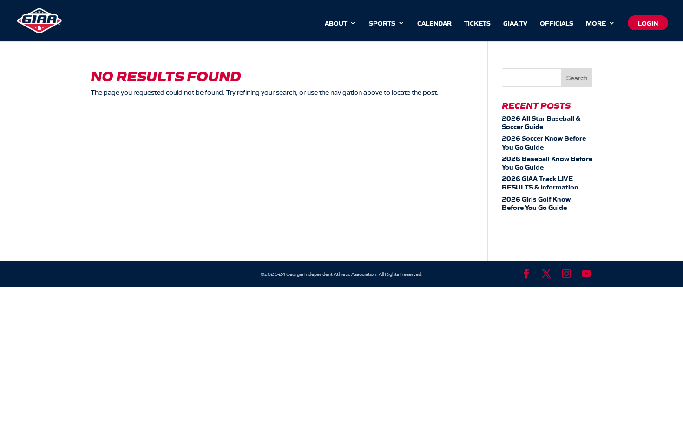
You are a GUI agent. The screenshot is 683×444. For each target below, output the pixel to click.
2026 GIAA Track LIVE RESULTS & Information (540, 182)
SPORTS (382, 23)
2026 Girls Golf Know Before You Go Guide (536, 203)
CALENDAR (434, 23)
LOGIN (648, 23)
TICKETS (477, 23)
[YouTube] (586, 274)
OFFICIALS (556, 23)
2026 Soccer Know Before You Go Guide (544, 142)
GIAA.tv (515, 23)
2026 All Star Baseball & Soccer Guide (541, 122)
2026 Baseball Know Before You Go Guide (547, 162)
